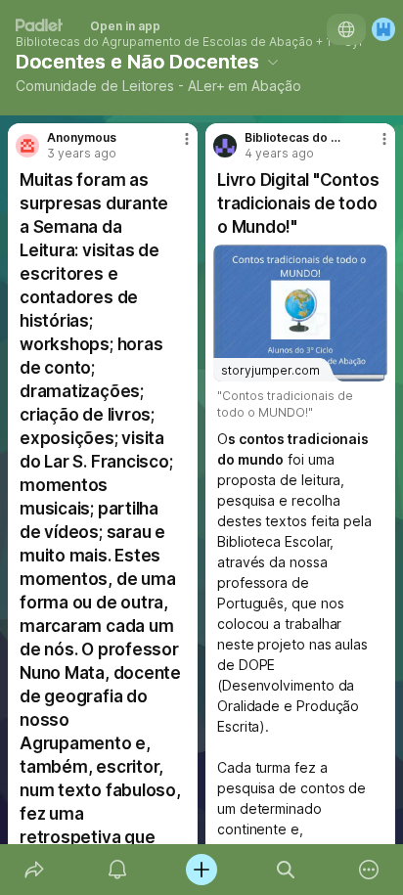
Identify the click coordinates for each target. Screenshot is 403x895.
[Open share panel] (34, 869)
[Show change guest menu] (383, 29)
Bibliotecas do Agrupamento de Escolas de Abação (164, 42)
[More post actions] (174, 146)
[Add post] (201, 869)
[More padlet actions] (368, 869)
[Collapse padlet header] (273, 61)
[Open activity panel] (118, 869)
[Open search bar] (285, 869)
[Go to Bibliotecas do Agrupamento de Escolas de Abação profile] (225, 145)
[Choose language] (346, 29)
